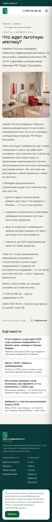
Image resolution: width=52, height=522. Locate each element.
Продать (7, 466)
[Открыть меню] (46, 11)
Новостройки (9, 470)
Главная (6, 24)
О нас (30, 462)
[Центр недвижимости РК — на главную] (5, 11)
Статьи (31, 470)
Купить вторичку (11, 462)
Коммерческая (10, 474)
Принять (12, 514)
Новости (17, 24)
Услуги (31, 466)
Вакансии (32, 478)
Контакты (32, 482)
